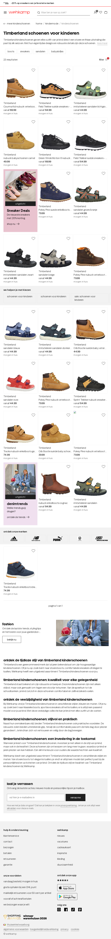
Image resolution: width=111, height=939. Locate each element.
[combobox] (63, 12)
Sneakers (25, 51)
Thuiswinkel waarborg (18, 924)
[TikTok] (73, 909)
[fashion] (82, 633)
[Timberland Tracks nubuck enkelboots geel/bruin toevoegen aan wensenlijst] (33, 415)
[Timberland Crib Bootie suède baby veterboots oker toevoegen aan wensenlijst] (103, 311)
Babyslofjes (57, 51)
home (39, 23)
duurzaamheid (65, 864)
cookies (75, 929)
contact (7, 841)
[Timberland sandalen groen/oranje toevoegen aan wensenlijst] (103, 173)
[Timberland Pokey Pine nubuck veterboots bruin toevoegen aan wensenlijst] (103, 238)
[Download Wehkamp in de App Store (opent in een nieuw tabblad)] (67, 890)
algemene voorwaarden (16, 929)
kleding (61, 858)
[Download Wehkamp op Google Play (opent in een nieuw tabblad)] (67, 899)
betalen (7, 853)
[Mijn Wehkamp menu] (96, 12)
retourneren (9, 858)
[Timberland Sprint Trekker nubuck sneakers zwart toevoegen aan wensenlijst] (103, 363)
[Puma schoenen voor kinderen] (57, 538)
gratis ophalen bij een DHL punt (19, 887)
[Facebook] (66, 909)
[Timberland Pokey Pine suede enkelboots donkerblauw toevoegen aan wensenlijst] (68, 173)
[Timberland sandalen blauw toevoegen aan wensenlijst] (33, 311)
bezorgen (8, 847)
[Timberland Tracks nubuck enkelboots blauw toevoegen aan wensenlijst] (33, 551)
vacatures (62, 841)
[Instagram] (59, 909)
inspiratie (62, 853)
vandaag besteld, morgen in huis (20, 881)
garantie (7, 864)
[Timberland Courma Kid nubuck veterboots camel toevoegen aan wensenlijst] (33, 70)
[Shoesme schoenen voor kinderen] (79, 538)
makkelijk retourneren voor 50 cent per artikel (27, 893)
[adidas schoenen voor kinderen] (13, 538)
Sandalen (40, 51)
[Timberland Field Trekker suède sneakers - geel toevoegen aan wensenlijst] (68, 70)
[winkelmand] (106, 12)
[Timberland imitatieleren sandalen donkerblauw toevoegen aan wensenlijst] (68, 311)
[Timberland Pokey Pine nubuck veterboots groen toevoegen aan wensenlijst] (103, 415)
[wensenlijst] (101, 12)
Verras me (75, 797)
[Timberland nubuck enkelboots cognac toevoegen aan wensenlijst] (68, 466)
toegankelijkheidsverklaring (44, 929)
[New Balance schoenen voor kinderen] (35, 538)
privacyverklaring (69, 805)
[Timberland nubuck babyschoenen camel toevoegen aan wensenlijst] (33, 122)
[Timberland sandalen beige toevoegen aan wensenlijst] (68, 238)
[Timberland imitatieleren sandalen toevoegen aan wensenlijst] (103, 466)
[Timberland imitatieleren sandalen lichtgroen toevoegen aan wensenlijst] (103, 70)
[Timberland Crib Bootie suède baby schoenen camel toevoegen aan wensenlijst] (68, 415)
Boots (11, 51)
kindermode (51, 23)
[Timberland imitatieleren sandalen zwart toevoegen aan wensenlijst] (33, 238)
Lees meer (102, 43)
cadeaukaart (64, 847)
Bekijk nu (11, 639)
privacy (64, 929)
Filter (103, 59)
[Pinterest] (80, 909)
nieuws (60, 835)
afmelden (11, 808)
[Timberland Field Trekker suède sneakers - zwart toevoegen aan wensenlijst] (103, 122)
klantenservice (11, 835)
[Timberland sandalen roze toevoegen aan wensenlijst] (33, 363)
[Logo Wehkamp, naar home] (18, 12)
